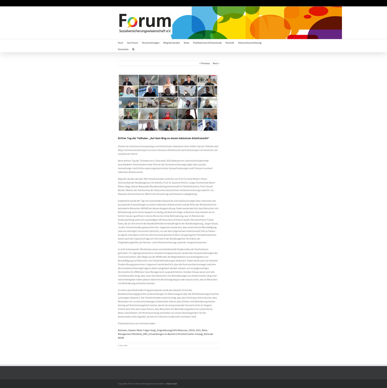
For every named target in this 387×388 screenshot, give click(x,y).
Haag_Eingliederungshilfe (163, 330)
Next (215, 63)
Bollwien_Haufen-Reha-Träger (134, 330)
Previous (205, 63)
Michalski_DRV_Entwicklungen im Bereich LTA (156, 333)
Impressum (172, 383)
